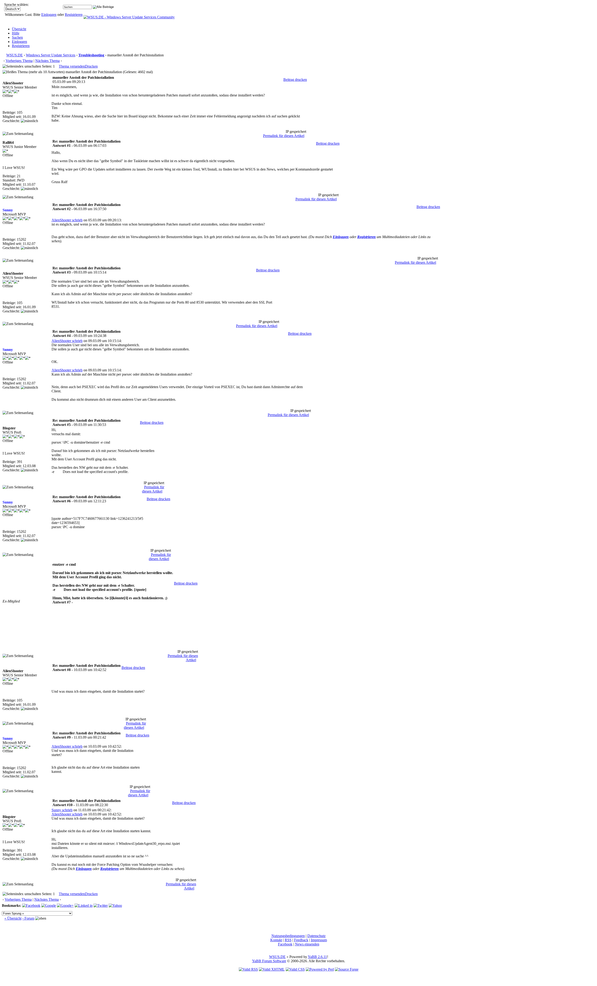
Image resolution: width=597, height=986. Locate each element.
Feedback (301, 940)
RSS (288, 940)
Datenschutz (316, 936)
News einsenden (307, 944)
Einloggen (48, 15)
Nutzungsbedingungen (288, 936)
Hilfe (15, 33)
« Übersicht (12, 918)
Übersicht (19, 29)
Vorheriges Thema (19, 61)
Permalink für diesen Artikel (283, 136)
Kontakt (276, 940)
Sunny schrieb (62, 810)
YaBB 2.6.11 (317, 957)
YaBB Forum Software (269, 961)
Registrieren (74, 15)
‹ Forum (28, 918)
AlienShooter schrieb (67, 220)
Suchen (17, 37)
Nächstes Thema (47, 61)
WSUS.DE (14, 55)
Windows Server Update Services (50, 55)
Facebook (285, 944)
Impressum (319, 940)
